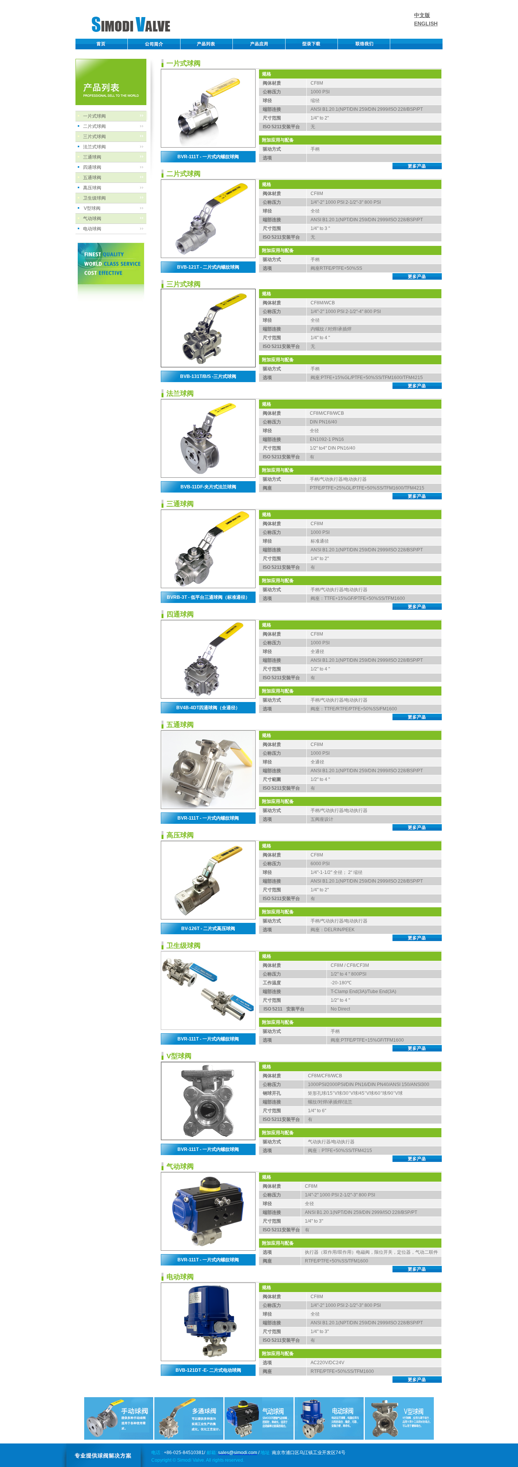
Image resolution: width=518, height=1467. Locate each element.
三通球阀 (92, 157)
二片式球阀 (94, 126)
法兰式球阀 (94, 147)
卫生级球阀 (94, 198)
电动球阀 (92, 228)
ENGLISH (426, 23)
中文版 (422, 15)
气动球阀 (92, 218)
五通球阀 (92, 177)
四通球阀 (92, 167)
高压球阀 (92, 187)
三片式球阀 (94, 136)
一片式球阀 (94, 116)
